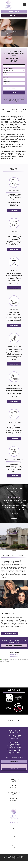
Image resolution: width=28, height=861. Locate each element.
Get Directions (14, 761)
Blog (14, 836)
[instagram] (15, 822)
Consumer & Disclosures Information (14, 834)
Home (14, 826)
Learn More (14, 210)
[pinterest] (17, 822)
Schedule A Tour (14, 765)
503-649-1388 (14, 738)
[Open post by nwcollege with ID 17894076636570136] (14, 673)
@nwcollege (14, 654)
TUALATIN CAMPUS (14, 799)
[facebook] (13, 822)
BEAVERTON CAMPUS (14, 780)
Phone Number (6, 81)
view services (14, 769)
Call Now (14, 16)
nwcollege (14, 660)
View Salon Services (9, 633)
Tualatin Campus (14, 850)
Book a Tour (14, 12)
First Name (5, 72)
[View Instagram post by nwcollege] (26, 685)
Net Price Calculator (14, 832)
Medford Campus (14, 846)
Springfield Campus (14, 848)
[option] (14, 505)
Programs (14, 828)
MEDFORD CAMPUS (14, 786)
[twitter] (11, 822)
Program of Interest (8, 68)
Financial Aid (14, 830)
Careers (14, 838)
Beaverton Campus (14, 844)
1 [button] (12, 518)
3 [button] (16, 518)
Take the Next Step (14, 646)
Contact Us (14, 840)
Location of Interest (8, 64)
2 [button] (14, 518)
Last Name (5, 77)
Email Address (6, 86)
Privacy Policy (14, 858)
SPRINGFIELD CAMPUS (14, 793)
